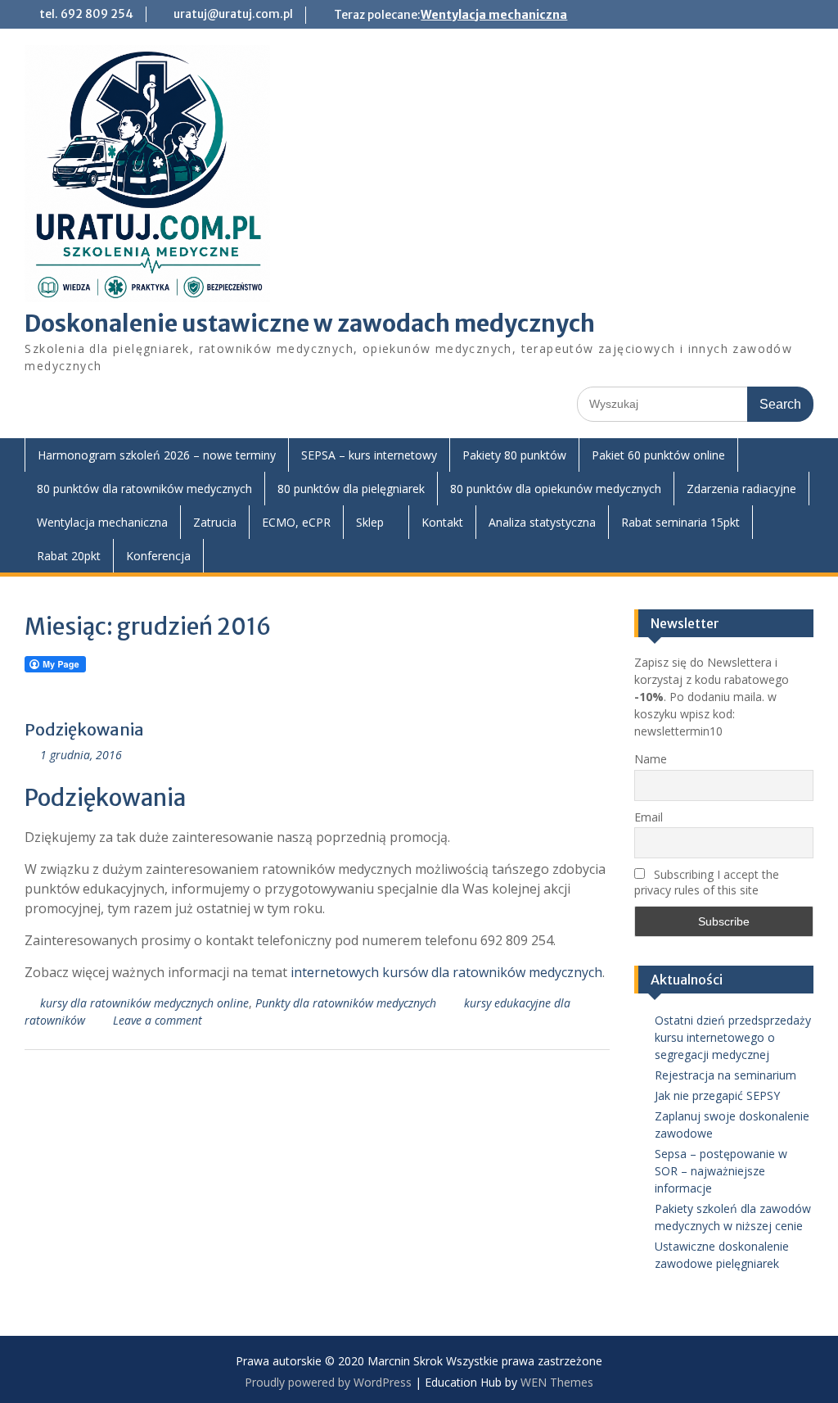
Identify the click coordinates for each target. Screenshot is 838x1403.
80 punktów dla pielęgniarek (351, 488)
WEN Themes (556, 1382)
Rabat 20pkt (69, 555)
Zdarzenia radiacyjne (741, 488)
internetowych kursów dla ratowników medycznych (446, 972)
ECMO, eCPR (296, 522)
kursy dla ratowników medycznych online (144, 1003)
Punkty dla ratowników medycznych (345, 1003)
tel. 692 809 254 (86, 14)
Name (650, 759)
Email (648, 817)
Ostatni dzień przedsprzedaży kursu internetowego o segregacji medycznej (733, 1037)
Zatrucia (215, 522)
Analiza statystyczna (542, 522)
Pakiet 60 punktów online (658, 455)
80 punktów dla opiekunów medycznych (555, 488)
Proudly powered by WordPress (328, 1382)
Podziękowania (84, 729)
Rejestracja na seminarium (725, 1075)
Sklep (370, 522)
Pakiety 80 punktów (514, 455)
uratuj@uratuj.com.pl (233, 14)
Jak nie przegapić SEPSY (717, 1095)
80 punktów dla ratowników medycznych (144, 488)
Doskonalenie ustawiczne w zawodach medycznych (310, 323)
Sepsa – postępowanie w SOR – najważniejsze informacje (721, 1171)
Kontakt (442, 522)
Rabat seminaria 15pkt (680, 522)
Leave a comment (157, 1020)
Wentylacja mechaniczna (494, 14)
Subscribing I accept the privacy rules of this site (706, 882)
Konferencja (158, 555)
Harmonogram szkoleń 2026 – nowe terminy (157, 455)
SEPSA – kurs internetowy (369, 455)
